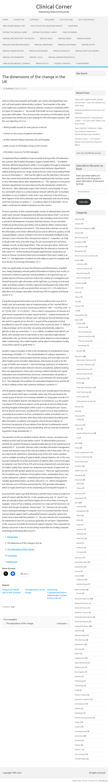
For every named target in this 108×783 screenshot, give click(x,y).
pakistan (79, 547)
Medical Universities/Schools (61, 57)
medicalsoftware (82, 621)
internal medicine (85, 336)
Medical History (81, 608)
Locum (77, 571)
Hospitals (79, 480)
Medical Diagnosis (82, 599)
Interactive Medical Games (15, 32)
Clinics (77, 297)
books (77, 260)
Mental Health (80, 635)
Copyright (34, 20)
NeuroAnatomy (81, 663)
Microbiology (81, 273)
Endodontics (81, 378)
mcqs (77, 576)
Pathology (79, 681)
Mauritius (80, 538)
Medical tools (36, 57)
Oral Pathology (82, 392)
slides (77, 722)
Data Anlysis (80, 315)
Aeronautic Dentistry (84, 360)
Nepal (78, 543)
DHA (76, 411)
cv (75, 311)
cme (76, 301)
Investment (79, 498)
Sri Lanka (80, 552)
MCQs (78, 383)
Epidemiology (82, 584)
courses (78, 306)
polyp (78, 419)
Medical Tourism (81, 612)
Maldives (80, 534)
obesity (78, 676)
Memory (78, 631)
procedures (79, 704)
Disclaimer (49, 20)
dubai (78, 484)
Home (5, 20)
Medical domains (82, 603)
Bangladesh (81, 511)
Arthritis (78, 219)
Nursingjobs (80, 672)
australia (80, 506)
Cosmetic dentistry (84, 365)
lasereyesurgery (81, 562)
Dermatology (83, 332)
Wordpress (103, 781)
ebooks (79, 351)
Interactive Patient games (45, 32)
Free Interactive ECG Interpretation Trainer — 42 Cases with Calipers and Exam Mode (90, 121)
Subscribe (83, 202)
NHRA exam (80, 667)
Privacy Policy (42, 63)
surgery (78, 727)
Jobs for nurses (69, 32)
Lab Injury (79, 558)
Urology (78, 740)
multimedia (79, 658)
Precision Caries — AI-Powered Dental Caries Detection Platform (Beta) (88, 142)
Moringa (78, 649)
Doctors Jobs (66, 20)
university (79, 736)
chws (77, 292)
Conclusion (12, 555)
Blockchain (79, 251)
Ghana (79, 488)
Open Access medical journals (16, 63)
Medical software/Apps (13, 57)
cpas (13, 607)
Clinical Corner (54, 6)
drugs (77, 448)
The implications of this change (20, 549)
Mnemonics (79, 644)
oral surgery (81, 397)
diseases (78, 425)
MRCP (77, 654)
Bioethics (78, 242)
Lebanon (80, 529)
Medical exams (64, 38)
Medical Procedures (38, 51)
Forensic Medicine (82, 457)
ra (77, 438)
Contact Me (19, 20)
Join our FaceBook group (88, 153)
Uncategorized (81, 731)
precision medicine (82, 699)
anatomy (80, 264)
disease (78, 416)
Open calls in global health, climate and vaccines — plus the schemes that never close (90, 102)
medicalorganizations (83, 617)
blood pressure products (85, 256)
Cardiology (79, 283)
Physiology (79, 686)
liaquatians (79, 567)
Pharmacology (84, 341)
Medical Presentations (13, 51)
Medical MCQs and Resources (16, 45)
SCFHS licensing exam (83, 718)
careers (78, 288)
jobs (76, 503)
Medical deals (46, 38)
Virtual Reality (80, 759)
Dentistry (78, 356)
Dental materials (83, 374)
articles (78, 224)
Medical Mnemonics (44, 45)
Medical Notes (88, 45)
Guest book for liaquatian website (47, 26)
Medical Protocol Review (87, 51)
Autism (77, 233)
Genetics (78, 466)
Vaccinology (80, 754)
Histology (79, 475)
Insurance (79, 493)
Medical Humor (84, 38)
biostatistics (80, 246)
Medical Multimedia (67, 45)
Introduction (12, 537)
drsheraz (10, 88)
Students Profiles (62, 63)
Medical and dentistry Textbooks (18, 38)
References (12, 562)
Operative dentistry (84, 387)
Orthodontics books (84, 401)
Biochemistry (80, 237)
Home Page (73, 26)
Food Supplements (82, 452)
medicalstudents (81, 626)
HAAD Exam (80, 471)
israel (78, 525)
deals (77, 320)
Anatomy (80, 580)
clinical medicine (83, 269)
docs (77, 443)
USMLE (77, 745)
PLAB (77, 690)
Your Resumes (82, 63)
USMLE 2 (78, 750)
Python (78, 708)
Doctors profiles (86, 20)
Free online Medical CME (14, 26)
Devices (78, 407)
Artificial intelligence (83, 228)
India (78, 520)
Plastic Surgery (81, 695)
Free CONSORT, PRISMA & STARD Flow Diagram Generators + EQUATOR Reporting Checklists (88, 131)
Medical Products (61, 51)
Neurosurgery (82, 278)
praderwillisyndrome (84, 433)
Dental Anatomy (83, 369)
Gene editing (80, 462)
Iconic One (76, 781)
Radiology (82, 345)
